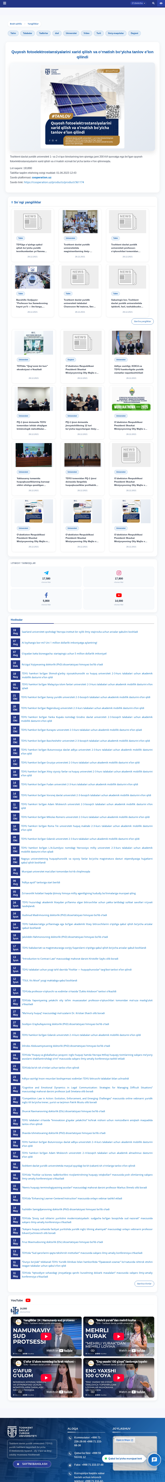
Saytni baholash (34, 1464)
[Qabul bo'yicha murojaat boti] (154, 1460)
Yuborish (69, 226)
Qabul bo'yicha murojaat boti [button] (125, 1458)
